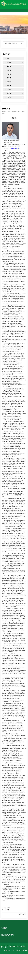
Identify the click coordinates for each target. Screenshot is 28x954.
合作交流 (9, 89)
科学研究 (9, 78)
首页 (8, 58)
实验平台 (9, 81)
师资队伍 (9, 70)
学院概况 (9, 62)
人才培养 (9, 74)
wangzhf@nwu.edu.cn (15, 148)
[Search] (22, 43)
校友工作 (9, 93)
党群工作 (9, 66)
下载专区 (9, 97)
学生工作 (9, 85)
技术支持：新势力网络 (21, 950)
